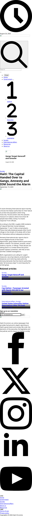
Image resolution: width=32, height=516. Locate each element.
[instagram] (16, 429)
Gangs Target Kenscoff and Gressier (15, 157)
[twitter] (16, 396)
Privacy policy (4, 513)
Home (6, 77)
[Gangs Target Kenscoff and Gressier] (8, 151)
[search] (14, 54)
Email (2, 312)
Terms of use (4, 511)
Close (6, 75)
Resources (7, 144)
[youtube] (16, 494)
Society (6, 140)
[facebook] (16, 364)
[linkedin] (16, 462)
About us (7, 146)
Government (8, 79)
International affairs (10, 142)
